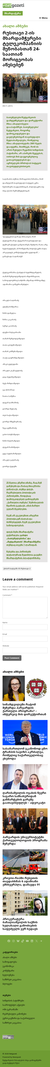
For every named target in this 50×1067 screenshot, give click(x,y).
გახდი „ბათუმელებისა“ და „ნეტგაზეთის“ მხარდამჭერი (23, 538)
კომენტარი (8, 970)
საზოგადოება (10, 962)
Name (5, 622)
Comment (7, 595)
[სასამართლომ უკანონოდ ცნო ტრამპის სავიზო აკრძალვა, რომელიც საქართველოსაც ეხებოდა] (25, 732)
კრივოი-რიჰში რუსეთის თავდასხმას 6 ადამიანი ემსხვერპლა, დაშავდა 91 (21, 881)
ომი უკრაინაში (10, 1009)
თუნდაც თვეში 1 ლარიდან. (21, 544)
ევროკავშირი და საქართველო (19, 1018)
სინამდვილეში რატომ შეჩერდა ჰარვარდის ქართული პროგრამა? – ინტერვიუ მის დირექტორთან (24, 709)
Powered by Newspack (12, 1057)
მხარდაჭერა (12, 13)
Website (6, 646)
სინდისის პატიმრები (13, 1000)
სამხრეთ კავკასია (12, 979)
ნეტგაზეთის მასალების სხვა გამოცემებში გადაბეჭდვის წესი (22, 1061)
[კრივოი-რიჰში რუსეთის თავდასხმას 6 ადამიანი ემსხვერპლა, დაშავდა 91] (25, 862)
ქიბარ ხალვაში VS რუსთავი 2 (17, 568)
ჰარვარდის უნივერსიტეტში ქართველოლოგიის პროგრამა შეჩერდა (25, 840)
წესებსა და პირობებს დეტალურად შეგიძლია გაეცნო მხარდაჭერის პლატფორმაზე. (24, 554)
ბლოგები (7, 984)
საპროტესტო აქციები (14, 1005)
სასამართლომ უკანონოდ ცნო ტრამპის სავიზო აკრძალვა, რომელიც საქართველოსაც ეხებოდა (25, 753)
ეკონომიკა (8, 966)
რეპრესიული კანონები (14, 1014)
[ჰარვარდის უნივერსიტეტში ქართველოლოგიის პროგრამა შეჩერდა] (25, 821)
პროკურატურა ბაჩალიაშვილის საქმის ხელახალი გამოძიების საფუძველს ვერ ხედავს (20, 924)
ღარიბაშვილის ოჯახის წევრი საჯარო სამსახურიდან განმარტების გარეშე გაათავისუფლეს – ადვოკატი (24, 797)
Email (5, 634)
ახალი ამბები (15, 26)
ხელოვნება (8, 975)
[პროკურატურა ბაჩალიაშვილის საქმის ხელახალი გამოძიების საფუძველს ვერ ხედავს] (25, 903)
